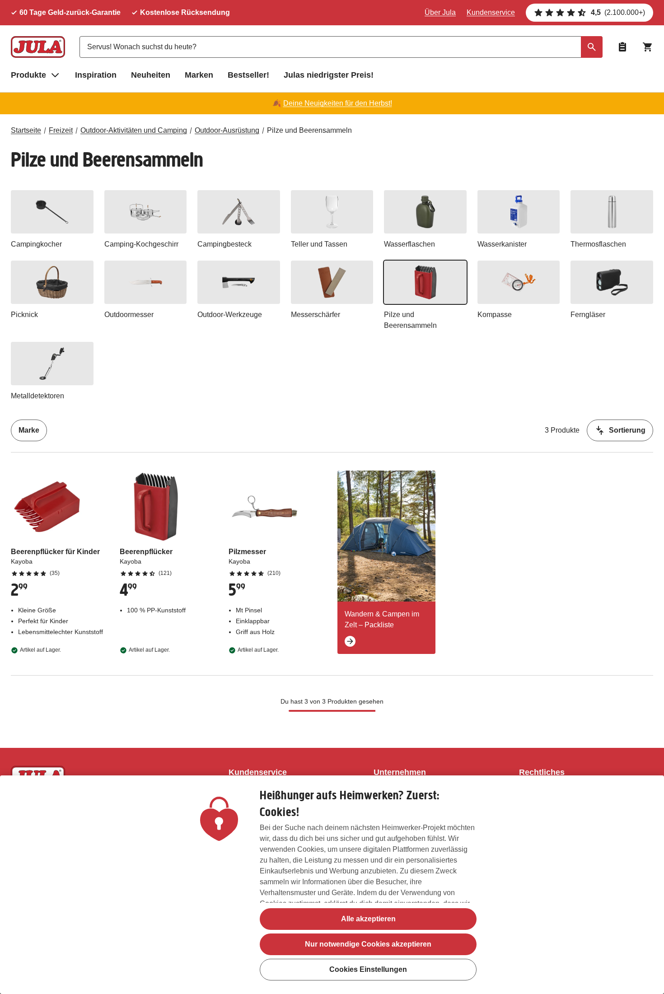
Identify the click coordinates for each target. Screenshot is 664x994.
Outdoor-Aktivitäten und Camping (133, 130)
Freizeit (61, 130)
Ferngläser (587, 314)
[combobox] (341, 47)
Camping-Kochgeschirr (141, 244)
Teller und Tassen (319, 244)
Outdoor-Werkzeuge (229, 314)
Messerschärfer (315, 314)
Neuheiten (150, 74)
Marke (29, 430)
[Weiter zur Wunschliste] (622, 47)
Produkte (28, 74)
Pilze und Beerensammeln (309, 130)
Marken (199, 74)
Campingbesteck (224, 244)
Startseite (26, 130)
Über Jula (440, 12)
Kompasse (494, 314)
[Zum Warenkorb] (648, 47)
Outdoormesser (129, 314)
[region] (332, 884)
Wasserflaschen (409, 244)
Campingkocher (36, 244)
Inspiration (96, 74)
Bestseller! (248, 74)
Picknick (24, 314)
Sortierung (627, 430)
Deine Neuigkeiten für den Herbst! (337, 103)
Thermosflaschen (598, 244)
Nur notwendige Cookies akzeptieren (368, 944)
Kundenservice (491, 12)
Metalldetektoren (37, 396)
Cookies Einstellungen (368, 969)
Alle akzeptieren (368, 919)
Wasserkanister (502, 244)
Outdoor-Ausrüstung (227, 130)
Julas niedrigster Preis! (329, 74)
